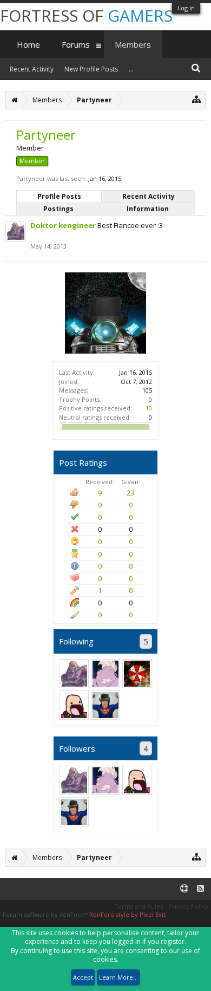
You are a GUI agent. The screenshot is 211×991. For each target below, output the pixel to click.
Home (28, 44)
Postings (58, 208)
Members (133, 44)
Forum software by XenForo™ (46, 914)
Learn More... (118, 977)
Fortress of (86, 15)
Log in (186, 8)
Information (148, 208)
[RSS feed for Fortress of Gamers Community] (200, 889)
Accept (83, 977)
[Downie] (105, 705)
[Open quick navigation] (196, 99)
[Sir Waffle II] (74, 705)
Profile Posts (59, 196)
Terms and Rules (138, 906)
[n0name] (136, 673)
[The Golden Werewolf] (105, 673)
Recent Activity (148, 196)
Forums (76, 44)
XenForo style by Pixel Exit (128, 914)
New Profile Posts (91, 69)
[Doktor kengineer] (74, 673)
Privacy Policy (188, 906)
